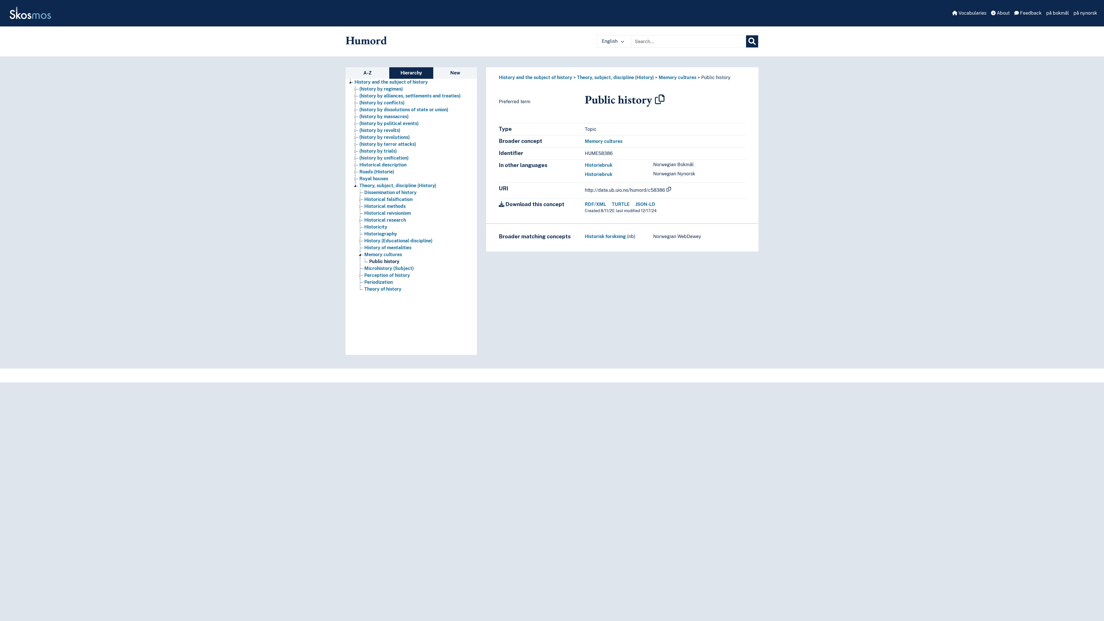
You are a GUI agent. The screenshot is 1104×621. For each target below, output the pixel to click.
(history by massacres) (384, 116)
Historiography (380, 234)
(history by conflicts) (382, 103)
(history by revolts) (379, 130)
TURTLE (621, 204)
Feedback (1030, 13)
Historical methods (385, 206)
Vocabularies (971, 13)
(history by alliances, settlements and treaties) (410, 96)
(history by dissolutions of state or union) (403, 109)
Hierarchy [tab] (411, 73)
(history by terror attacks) (387, 144)
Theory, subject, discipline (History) (397, 185)
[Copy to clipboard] (659, 99)
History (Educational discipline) (398, 241)
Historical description (383, 165)
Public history (384, 261)
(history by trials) (378, 151)
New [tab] (455, 73)
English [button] (610, 41)
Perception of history (387, 275)
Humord (366, 40)
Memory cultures (383, 254)
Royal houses (373, 178)
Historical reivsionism (387, 213)
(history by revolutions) (384, 137)
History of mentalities (387, 247)
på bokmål (1057, 13)
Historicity (375, 227)
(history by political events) (389, 123)
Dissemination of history (390, 192)
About (1003, 13)
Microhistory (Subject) (389, 268)
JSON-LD (645, 204)
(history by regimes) (381, 89)
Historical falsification (388, 199)
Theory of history (382, 289)
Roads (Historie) (376, 172)
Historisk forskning (605, 236)
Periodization (378, 282)
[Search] (752, 41)
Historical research (385, 220)
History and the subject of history (391, 82)
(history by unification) (384, 158)
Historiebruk (598, 165)
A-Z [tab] (367, 73)
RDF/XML (595, 204)
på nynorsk (1085, 13)
